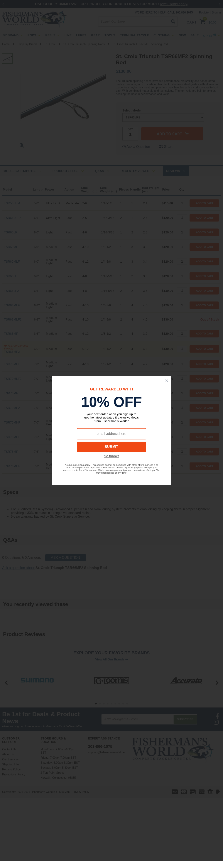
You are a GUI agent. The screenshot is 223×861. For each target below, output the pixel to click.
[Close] (166, 381)
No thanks (111, 456)
